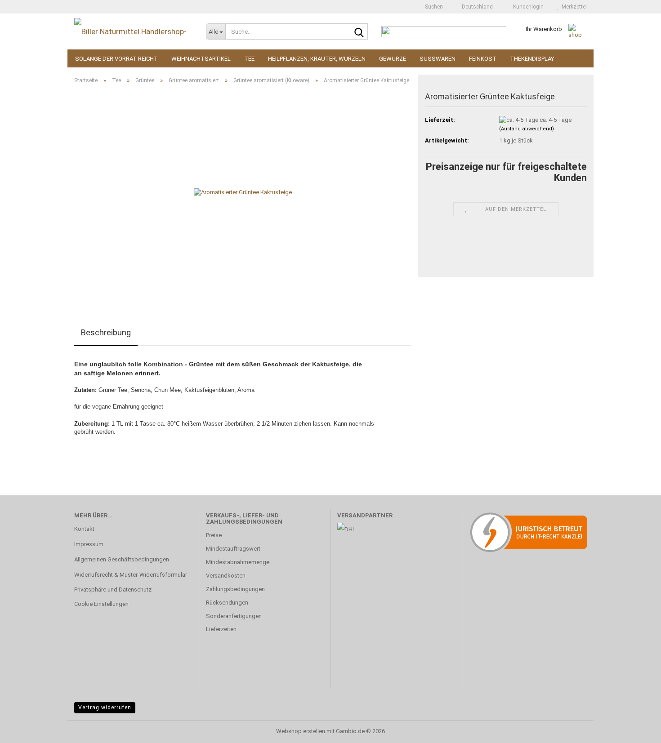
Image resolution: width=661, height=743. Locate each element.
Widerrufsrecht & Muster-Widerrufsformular (130, 574)
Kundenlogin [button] (527, 7)
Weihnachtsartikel (201, 58)
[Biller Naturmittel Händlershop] (133, 31)
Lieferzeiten (221, 629)
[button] (475, 6)
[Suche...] (359, 32)
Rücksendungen (227, 602)
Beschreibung (106, 332)
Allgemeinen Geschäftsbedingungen (121, 559)
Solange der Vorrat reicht (116, 58)
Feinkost (482, 58)
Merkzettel (573, 7)
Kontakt (84, 528)
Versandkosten (226, 575)
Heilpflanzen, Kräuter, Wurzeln (317, 58)
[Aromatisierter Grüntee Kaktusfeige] (243, 192)
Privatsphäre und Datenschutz (113, 589)
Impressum (88, 544)
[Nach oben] (636, 729)
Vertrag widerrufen (104, 707)
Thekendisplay (532, 58)
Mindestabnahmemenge (237, 562)
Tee (249, 58)
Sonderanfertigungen (234, 616)
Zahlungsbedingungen (235, 589)
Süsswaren (438, 58)
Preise (214, 535)
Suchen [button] (433, 7)
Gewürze (392, 58)
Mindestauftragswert (233, 548)
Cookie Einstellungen (101, 604)
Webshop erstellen (300, 731)
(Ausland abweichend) (526, 129)
